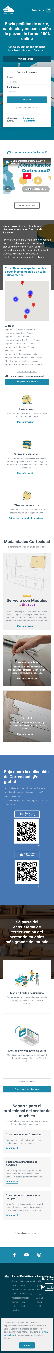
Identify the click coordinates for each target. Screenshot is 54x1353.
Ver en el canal (28, 205)
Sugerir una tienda (27, 1081)
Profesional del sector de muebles (17, 1289)
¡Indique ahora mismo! (25, 381)
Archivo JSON (39, 1300)
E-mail (10, 77)
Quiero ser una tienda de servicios (26, 518)
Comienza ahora (25, 59)
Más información (25, 422)
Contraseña (13, 87)
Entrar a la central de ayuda (27, 1233)
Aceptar (27, 1345)
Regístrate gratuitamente (30, 119)
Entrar (28, 99)
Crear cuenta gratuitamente (27, 1089)
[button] (22, 282)
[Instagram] (39, 1255)
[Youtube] (26, 1255)
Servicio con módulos (24, 1285)
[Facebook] (14, 1255)
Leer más (10, 1148)
